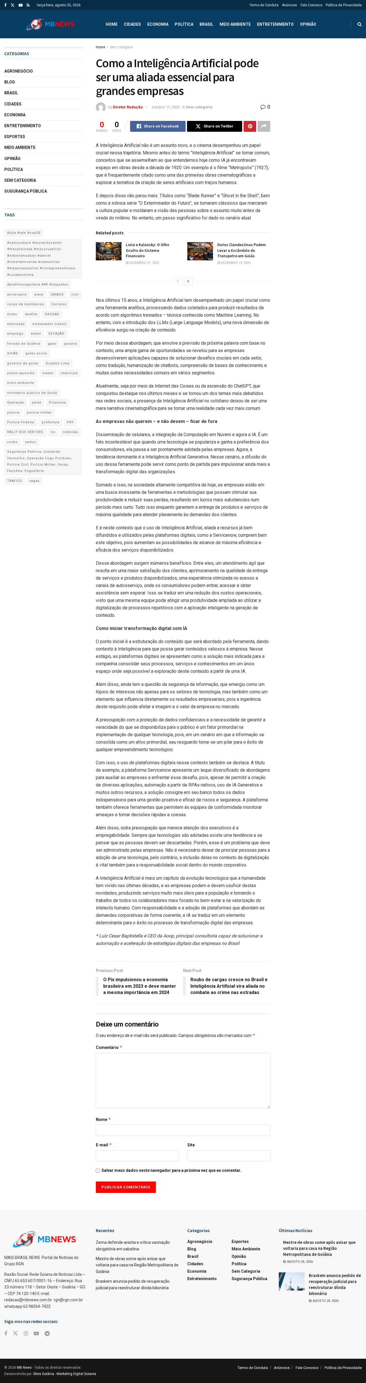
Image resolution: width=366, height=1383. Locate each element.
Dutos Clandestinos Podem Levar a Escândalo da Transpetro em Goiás (241, 250)
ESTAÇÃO (57, 334)
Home (112, 24)
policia (13, 412)
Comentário (109, 1047)
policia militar (39, 412)
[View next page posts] (188, 281)
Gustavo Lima (57, 363)
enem (36, 334)
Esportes (14, 136)
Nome (103, 1119)
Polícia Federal (20, 422)
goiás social (36, 353)
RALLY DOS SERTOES (25, 432)
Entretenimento (275, 24)
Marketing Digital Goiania (76, 1374)
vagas (34, 481)
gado (52, 344)
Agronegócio (18, 71)
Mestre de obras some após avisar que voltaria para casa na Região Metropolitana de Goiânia (137, 1265)
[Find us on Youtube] (21, 5)
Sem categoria (121, 47)
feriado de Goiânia (23, 344)
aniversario (17, 294)
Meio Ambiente (235, 24)
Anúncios (289, 5)
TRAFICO (14, 481)
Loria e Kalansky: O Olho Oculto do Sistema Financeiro (147, 250)
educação (16, 324)
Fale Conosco (311, 5)
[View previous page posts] (178, 281)
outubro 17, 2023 (166, 107)
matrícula (69, 373)
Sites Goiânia (43, 1374)
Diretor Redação (128, 107)
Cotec (12, 314)
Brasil (206, 24)
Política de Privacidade (344, 5)
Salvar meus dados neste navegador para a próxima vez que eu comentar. (171, 1170)
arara (38, 294)
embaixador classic (49, 324)
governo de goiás (22, 363)
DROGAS (52, 314)
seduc (30, 442)
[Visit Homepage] (50, 24)
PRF (70, 422)
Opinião (308, 24)
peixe (36, 402)
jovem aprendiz (21, 373)
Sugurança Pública (25, 191)
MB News (24, 1368)
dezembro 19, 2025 (235, 263)
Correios (59, 304)
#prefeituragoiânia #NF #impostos (37, 284)
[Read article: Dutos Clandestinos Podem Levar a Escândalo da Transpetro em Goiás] (200, 251)
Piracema (57, 402)
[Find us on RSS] (28, 5)
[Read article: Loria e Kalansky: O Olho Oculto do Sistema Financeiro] (109, 251)
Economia (157, 24)
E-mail (104, 1144)
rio (53, 432)
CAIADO (57, 294)
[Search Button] (359, 24)
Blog (9, 82)
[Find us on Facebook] (5, 5)
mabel (47, 373)
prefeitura (50, 422)
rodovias (70, 432)
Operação (15, 402)
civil (75, 294)
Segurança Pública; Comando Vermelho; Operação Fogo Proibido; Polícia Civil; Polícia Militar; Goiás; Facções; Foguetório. (39, 461)
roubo (12, 442)
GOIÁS (12, 353)
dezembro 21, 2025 (143, 263)
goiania (70, 344)
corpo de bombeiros (25, 304)
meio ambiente (20, 383)
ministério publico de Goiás (32, 393)
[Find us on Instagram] (26, 1333)
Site (191, 1145)
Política (184, 24)
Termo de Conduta (264, 5)
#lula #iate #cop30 (23, 233)
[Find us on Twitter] (13, 5)
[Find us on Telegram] (47, 1333)
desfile (31, 314)
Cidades (132, 24)
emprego (15, 334)
